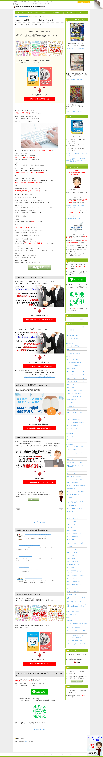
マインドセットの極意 (72, 482)
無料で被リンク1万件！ (24, 567)
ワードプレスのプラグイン (74, 429)
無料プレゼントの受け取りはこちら (39, 99)
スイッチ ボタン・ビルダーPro (75, 508)
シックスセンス (71, 558)
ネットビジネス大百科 (72, 536)
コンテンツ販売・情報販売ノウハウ (76, 362)
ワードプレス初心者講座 (33, 12)
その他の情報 (69, 620)
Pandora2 (69, 515)
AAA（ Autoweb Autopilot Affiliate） (75, 491)
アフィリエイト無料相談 (73, 365)
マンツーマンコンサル (72, 359)
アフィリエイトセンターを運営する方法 (33, 578)
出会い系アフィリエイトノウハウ (75, 375)
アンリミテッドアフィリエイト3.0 (75, 453)
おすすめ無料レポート (71, 614)
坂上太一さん (70, 436)
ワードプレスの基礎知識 (73, 419)
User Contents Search (72, 505)
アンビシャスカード (72, 555)
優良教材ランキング (45, 12)
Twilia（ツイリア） (72, 470)
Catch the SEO (71, 540)
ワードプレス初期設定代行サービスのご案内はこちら (39, 482)
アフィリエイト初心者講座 (21, 12)
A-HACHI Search (71, 512)
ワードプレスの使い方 (72, 425)
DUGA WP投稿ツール (72, 338)
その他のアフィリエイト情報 (72, 611)
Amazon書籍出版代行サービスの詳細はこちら (39, 428)
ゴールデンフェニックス (73, 591)
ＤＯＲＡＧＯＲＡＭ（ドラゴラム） (76, 575)
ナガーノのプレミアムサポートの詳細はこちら (39, 366)
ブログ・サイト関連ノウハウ (74, 390)
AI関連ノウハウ (71, 368)
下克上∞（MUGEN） (72, 449)
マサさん (69, 439)
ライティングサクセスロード (74, 533)
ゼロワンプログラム (72, 552)
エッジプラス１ (71, 473)
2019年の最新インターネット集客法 (76, 485)
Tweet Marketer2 (71, 488)
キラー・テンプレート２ (73, 521)
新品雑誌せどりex (71, 594)
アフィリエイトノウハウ (71, 356)
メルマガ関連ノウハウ (72, 384)
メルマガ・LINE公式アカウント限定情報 (75, 327)
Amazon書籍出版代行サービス (75, 346)
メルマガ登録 (69, 12)
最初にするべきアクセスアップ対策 (76, 644)
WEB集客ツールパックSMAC (74, 564)
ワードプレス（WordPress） (72, 417)
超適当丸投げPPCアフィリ (74, 584)
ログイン (27, 741)
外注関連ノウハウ (71, 399)
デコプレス (70, 459)
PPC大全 (69, 546)
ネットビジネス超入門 (72, 561)
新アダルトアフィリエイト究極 (75, 446)
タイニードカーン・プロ (73, 518)
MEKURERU (70, 456)
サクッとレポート (71, 530)
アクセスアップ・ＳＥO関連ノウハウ (76, 393)
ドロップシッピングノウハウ (74, 412)
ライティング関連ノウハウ (74, 396)
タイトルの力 (70, 527)
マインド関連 (70, 387)
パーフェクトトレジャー (73, 549)
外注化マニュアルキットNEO (74, 462)
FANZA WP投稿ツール (72, 335)
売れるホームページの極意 (74, 476)
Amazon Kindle (69, 343)
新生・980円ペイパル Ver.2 (74, 602)
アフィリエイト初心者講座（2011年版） (75, 635)
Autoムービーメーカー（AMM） (75, 479)
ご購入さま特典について (57, 12)
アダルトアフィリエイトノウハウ (75, 371)
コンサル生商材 (69, 433)
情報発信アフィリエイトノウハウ (75, 381)
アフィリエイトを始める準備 (74, 640)
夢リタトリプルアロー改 (73, 581)
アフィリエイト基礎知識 (73, 627)
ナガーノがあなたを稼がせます (25, 556)
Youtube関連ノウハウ (72, 403)
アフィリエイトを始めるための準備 (76, 630)
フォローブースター (72, 588)
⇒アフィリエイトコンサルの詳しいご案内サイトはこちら (39, 377)
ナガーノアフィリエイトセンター (73, 353)
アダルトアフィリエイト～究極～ (75, 543)
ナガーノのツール (70, 332)
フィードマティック (72, 567)
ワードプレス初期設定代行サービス (76, 422)
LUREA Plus (70, 498)
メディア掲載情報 (70, 330)
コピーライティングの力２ (74, 524)
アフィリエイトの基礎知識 (74, 637)
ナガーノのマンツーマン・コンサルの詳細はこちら (39, 319)
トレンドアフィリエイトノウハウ (75, 378)
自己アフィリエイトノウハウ (74, 409)
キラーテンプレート (72, 578)
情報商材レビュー (70, 444)
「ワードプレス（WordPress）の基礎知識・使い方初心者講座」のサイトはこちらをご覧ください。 (76, 160)
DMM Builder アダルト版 (73, 494)
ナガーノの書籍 (71, 349)
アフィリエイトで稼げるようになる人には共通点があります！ (38, 534)
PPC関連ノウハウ (71, 406)
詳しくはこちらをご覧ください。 (75, 48)
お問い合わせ (81, 12)
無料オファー (69, 617)
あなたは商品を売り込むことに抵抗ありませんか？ (29, 545)
